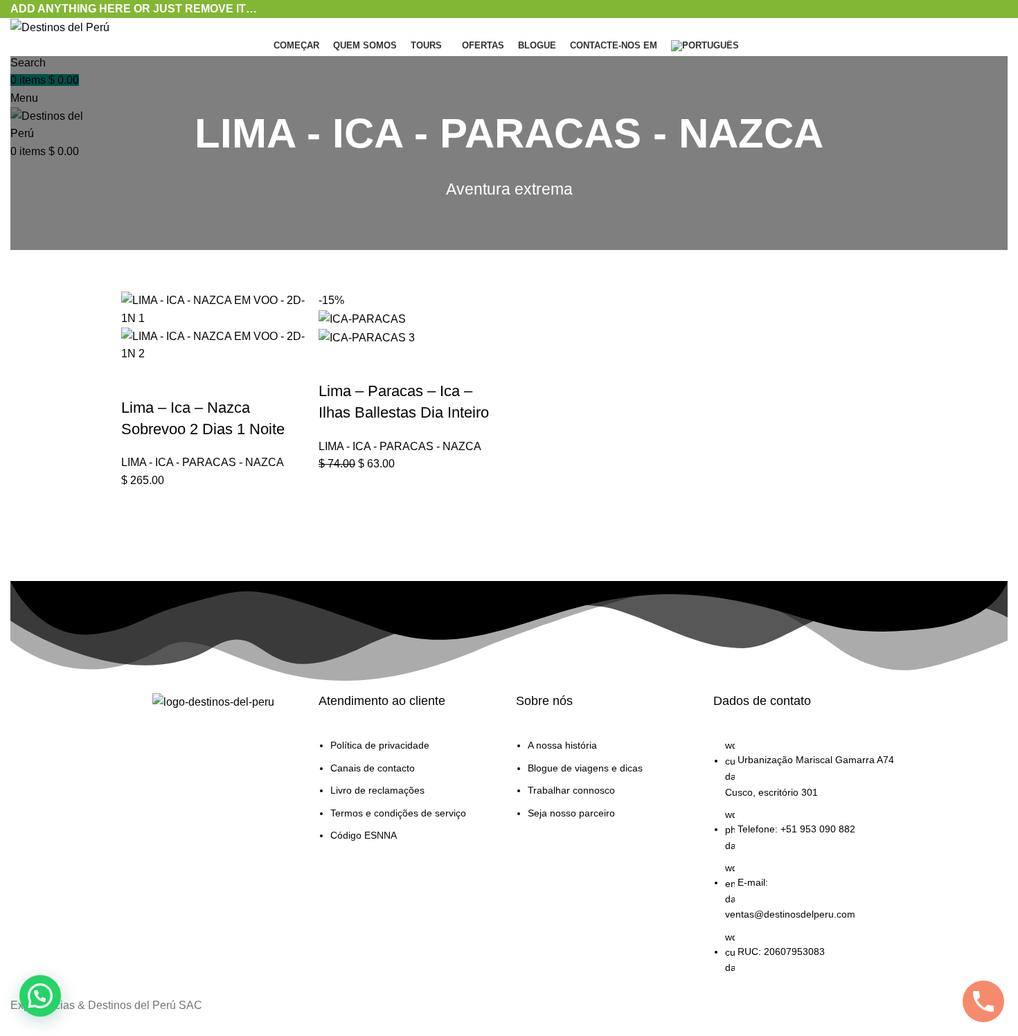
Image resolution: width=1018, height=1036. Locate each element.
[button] (138, 380)
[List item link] (410, 797)
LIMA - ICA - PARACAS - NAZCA (202, 462)
